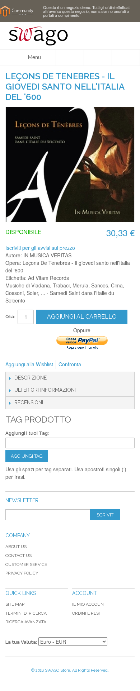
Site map (14, 604)
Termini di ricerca (26, 613)
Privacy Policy (21, 573)
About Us (16, 546)
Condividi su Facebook (110, 364)
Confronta (70, 364)
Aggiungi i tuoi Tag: (27, 433)
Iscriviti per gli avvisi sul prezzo (40, 247)
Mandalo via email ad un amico (96, 364)
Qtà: (10, 316)
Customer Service (26, 564)
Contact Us (18, 555)
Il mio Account (89, 604)
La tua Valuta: (21, 642)
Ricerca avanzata (25, 621)
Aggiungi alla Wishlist (29, 364)
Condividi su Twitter (125, 364)
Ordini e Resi (86, 613)
